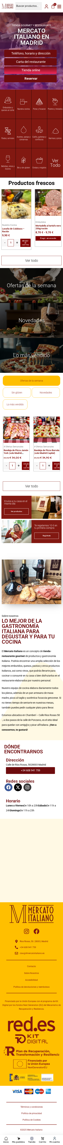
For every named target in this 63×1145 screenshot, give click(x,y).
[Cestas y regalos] (39, 160)
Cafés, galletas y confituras (39, 138)
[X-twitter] (18, 787)
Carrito (42, 1142)
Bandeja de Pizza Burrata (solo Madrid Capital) (46, 451)
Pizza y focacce (39, 109)
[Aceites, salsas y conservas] (23, 129)
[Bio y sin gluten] (23, 160)
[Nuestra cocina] (23, 101)
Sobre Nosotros (31, 973)
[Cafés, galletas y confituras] (39, 129)
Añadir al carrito (25, 243)
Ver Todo (55, 163)
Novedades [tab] (46, 392)
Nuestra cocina (23, 109)
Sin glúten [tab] (17, 392)
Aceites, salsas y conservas (23, 138)
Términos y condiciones (31, 1107)
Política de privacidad (31, 1113)
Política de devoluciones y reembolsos (31, 987)
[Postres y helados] (55, 101)
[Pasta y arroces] (7, 130)
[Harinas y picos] (55, 130)
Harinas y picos (55, 138)
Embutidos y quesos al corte (7, 108)
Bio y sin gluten (23, 167)
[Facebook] (8, 787)
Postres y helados (55, 109)
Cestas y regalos (39, 167)
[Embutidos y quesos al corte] (7, 100)
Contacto (31, 966)
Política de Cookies (32, 1120)
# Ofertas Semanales (13, 446)
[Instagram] (27, 787)
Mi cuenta (55, 1142)
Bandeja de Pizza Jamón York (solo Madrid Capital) (16, 453)
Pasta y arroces (7, 138)
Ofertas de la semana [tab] (31, 380)
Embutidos (41, 222)
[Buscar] (37, 6)
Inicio (6, 1142)
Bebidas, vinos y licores (8, 167)
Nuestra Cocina (9, 225)
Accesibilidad (31, 980)
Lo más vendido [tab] (15, 404)
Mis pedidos (18, 1142)
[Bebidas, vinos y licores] (7, 158)
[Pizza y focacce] (39, 101)
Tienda (31, 1142)
